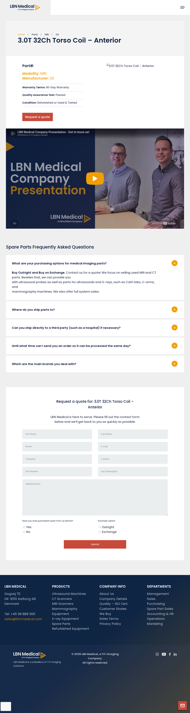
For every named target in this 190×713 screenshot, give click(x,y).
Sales (151, 599)
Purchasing (156, 604)
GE (57, 34)
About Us (106, 594)
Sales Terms (109, 619)
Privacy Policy (110, 624)
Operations (156, 619)
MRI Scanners (62, 604)
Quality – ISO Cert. (113, 604)
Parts (35, 34)
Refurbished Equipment (70, 628)
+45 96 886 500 (23, 614)
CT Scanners (62, 599)
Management (158, 594)
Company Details (113, 599)
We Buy (105, 614)
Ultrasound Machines (69, 594)
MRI (47, 34)
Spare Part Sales (160, 609)
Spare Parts (61, 624)
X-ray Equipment (65, 619)
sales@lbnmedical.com (23, 619)
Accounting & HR (160, 614)
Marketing (155, 624)
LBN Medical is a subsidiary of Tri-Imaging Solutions (37, 664)
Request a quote (37, 117)
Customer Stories (112, 609)
